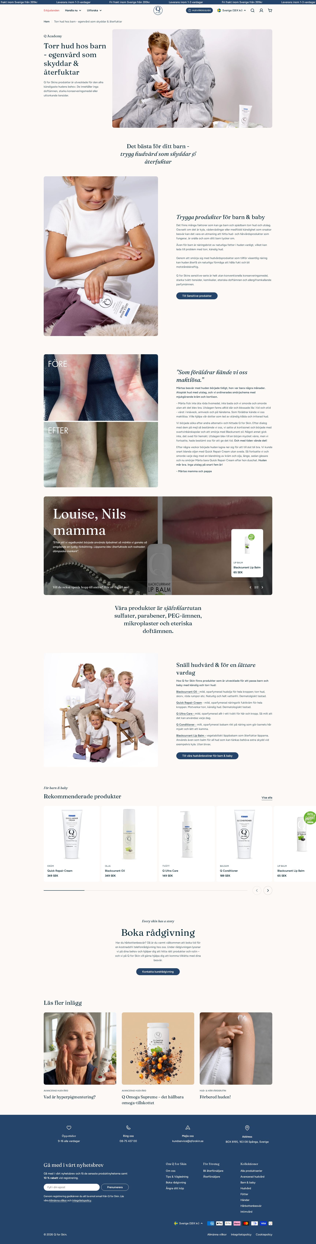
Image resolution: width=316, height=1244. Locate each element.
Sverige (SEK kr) (232, 10)
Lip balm (238, 562)
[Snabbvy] (95, 813)
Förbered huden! (215, 1096)
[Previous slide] (250, 587)
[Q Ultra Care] (187, 834)
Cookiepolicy (264, 1234)
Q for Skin (60, 1234)
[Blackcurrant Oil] (129, 834)
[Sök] (252, 10)
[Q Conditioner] (244, 834)
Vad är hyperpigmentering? (70, 1096)
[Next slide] (262, 587)
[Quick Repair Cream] (72, 834)
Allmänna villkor (58, 1200)
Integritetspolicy (81, 1200)
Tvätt (166, 866)
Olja (108, 866)
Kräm (50, 866)
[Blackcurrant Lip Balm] (247, 545)
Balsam (224, 866)
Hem (47, 21)
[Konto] (261, 10)
